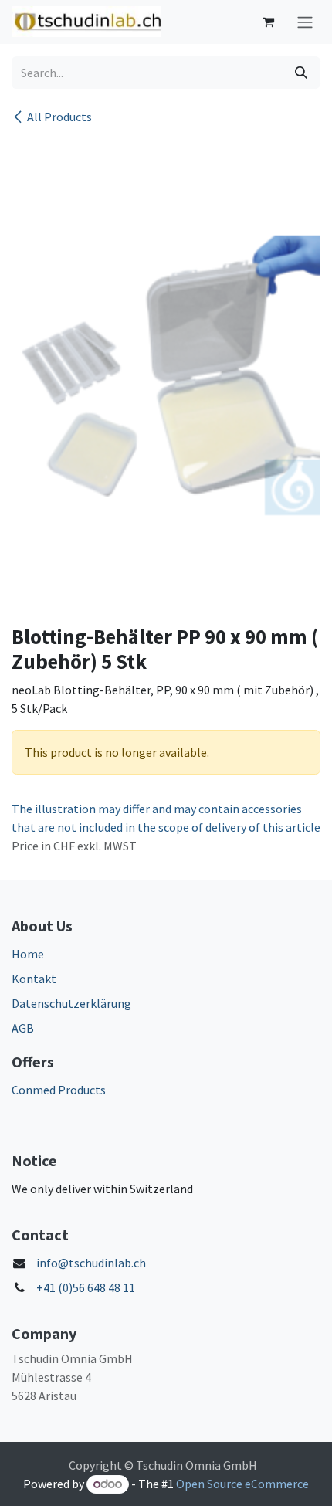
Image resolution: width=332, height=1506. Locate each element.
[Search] (301, 72)
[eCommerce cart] (267, 21)
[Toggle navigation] (305, 22)
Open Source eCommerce (242, 1483)
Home (28, 954)
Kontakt (34, 978)
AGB (23, 1028)
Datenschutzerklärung (71, 1003)
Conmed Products (59, 1089)
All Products (59, 116)
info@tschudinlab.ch (91, 1262)
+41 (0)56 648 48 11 (85, 1287)
